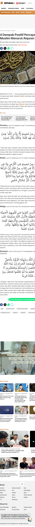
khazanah (29, 8)
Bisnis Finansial (28, 495)
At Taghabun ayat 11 (5, 312)
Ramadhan (15, 499)
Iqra (13, 490)
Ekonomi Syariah (13, 8)
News (1, 492)
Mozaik (23, 12)
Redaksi (14, 507)
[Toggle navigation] (1, 3)
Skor (25, 488)
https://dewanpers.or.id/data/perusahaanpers (13, 518)
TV (1, 499)
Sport (25, 492)
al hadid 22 (15, 312)
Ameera (2, 488)
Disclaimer (2, 509)
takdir (22, 96)
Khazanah (2, 490)
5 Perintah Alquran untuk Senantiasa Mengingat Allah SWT (21, 118)
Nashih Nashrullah (22, 45)
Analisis (14, 492)
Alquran (22, 104)
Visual (13, 497)
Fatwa (17, 12)
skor (22, 8)
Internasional (3, 495)
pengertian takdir (10, 308)
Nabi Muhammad (5, 12)
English (26, 497)
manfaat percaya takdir (22, 308)
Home (1, 30)
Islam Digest (7, 30)
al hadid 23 (23, 312)
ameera (3, 8)
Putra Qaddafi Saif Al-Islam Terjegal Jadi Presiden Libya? (7, 118)
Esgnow (2, 497)
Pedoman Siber (28, 507)
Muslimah (28, 12)
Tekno (13, 495)
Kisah (13, 12)
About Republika (4, 507)
